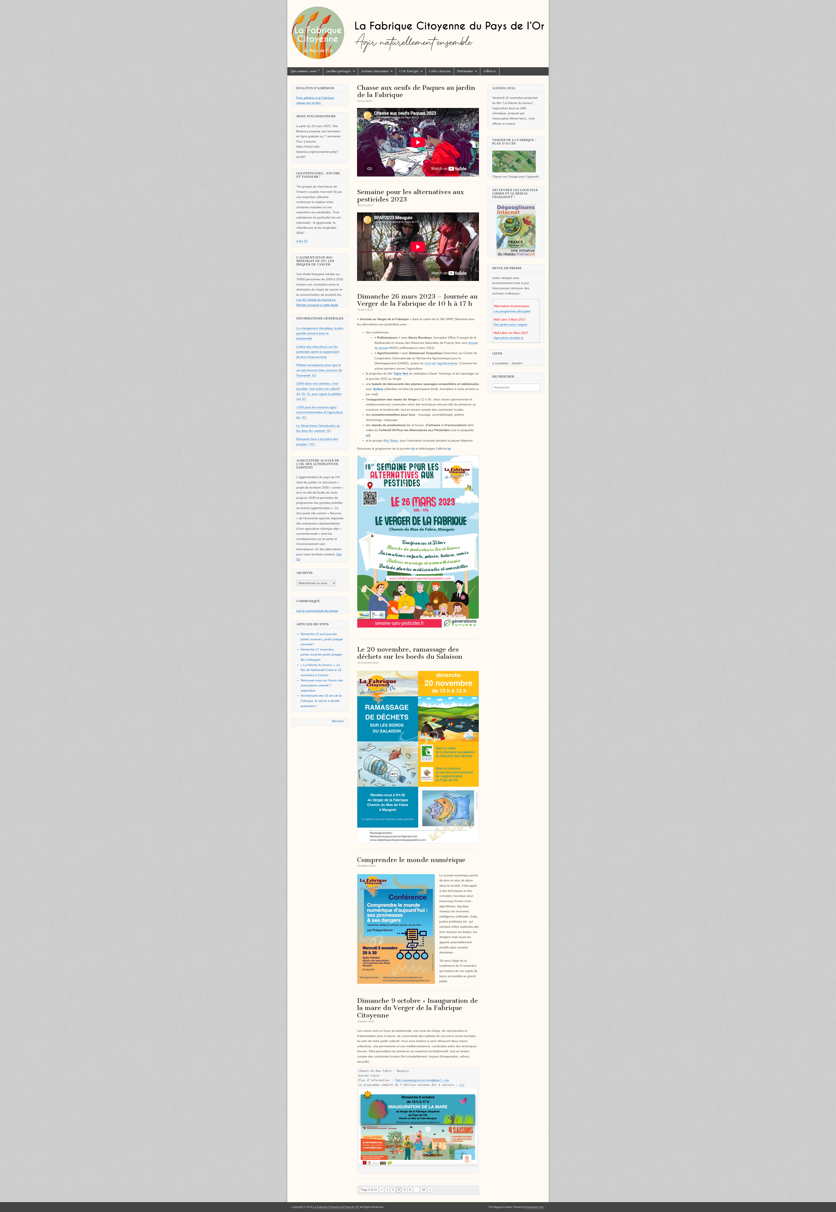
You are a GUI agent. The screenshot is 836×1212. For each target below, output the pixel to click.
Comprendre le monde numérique (411, 860)
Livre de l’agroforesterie (441, 363)
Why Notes (390, 440)
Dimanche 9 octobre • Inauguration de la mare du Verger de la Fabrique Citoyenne (417, 1008)
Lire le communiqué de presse (317, 610)
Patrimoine (465, 71)
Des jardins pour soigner (511, 324)
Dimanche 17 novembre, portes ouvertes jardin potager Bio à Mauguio (321, 654)
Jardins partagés (338, 71)
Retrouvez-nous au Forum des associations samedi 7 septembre (322, 685)
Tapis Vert (400, 373)
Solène (378, 389)
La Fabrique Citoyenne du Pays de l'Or (336, 1207)
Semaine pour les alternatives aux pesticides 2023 (410, 195)
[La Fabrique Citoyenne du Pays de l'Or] (418, 30)
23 (423, 1189)
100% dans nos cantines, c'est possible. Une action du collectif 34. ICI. (318, 388)
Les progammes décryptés (512, 311)
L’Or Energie (409, 71)
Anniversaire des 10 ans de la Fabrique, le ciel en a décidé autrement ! (321, 701)
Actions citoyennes (375, 71)
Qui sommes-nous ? (305, 71)
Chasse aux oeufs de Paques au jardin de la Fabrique (416, 91)
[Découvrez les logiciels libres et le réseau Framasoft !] (516, 230)
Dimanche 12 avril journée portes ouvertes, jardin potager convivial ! (322, 639)
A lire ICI (302, 241)
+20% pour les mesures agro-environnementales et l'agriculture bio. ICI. (319, 412)
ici (367, 435)
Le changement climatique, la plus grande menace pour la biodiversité (319, 333)
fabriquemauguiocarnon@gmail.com (422, 1080)
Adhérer (490, 71)
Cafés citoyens (440, 71)
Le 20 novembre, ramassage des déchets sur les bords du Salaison (409, 653)
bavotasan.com (535, 1207)
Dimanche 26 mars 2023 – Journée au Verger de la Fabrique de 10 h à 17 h (417, 300)
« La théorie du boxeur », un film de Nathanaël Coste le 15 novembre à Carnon (321, 670)
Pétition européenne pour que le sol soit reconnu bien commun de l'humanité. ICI (319, 370)
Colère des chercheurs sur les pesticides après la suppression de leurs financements (318, 352)
